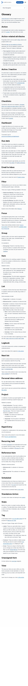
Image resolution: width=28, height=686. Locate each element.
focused (14, 485)
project (8, 32)
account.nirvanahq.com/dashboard (10, 136)
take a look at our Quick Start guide (15, 338)
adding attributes (21, 162)
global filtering (13, 549)
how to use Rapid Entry (10, 436)
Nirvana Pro (18, 448)
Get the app (20, 2)
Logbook (5, 251)
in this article (20, 351)
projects (11, 118)
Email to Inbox (21, 177)
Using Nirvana (5, 18)
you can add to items (17, 518)
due (2, 369)
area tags (14, 561)
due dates (12, 162)
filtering (19, 208)
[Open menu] (25, 2)
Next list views (6, 411)
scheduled (9, 444)
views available (5, 373)
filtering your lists (11, 520)
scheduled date (20, 83)
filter (19, 40)
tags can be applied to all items (13, 44)
